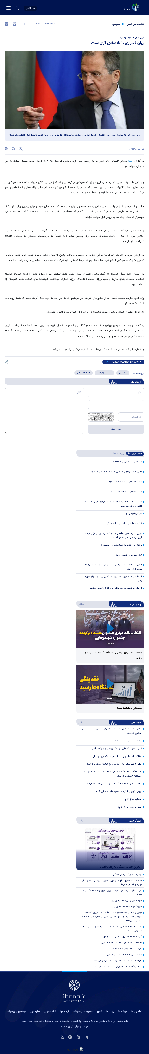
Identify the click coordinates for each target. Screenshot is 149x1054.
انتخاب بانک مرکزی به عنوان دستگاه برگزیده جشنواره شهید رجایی (113, 578)
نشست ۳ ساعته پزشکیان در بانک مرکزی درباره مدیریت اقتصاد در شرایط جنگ (113, 504)
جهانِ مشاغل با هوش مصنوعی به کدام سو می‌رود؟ (118, 961)
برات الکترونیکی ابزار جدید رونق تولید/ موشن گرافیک (114, 764)
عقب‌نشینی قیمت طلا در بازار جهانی (124, 955)
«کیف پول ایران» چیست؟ (128, 741)
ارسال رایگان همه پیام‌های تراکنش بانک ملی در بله (118, 967)
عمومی (116, 24)
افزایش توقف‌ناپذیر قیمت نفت (127, 949)
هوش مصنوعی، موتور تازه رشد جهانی (124, 481)
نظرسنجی (35, 1012)
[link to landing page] (121, 7)
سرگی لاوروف (104, 373)
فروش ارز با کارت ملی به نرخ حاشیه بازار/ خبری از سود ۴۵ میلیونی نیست (112, 929)
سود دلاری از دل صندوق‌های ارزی (126, 900)
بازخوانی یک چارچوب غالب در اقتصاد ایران (121, 943)
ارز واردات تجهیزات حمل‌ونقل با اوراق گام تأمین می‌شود (116, 588)
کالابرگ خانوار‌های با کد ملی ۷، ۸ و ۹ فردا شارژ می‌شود (116, 471)
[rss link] (62, 1037)
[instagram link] (70, 1037)
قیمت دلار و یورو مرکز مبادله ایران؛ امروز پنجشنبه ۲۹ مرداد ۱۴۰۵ (112, 892)
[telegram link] (86, 1037)
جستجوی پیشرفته (16, 1012)
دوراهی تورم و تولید (132, 513)
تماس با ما (136, 1012)
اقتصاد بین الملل (135, 24)
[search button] (17, 8)
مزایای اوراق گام (133, 799)
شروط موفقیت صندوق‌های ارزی (127, 906)
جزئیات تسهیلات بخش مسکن (127, 874)
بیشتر (81, 604)
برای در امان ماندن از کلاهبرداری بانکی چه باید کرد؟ (114, 784)
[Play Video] (110, 629)
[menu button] (8, 8)
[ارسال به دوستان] (22, 23)
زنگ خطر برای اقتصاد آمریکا (128, 555)
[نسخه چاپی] (6, 23)
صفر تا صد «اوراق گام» (130, 807)
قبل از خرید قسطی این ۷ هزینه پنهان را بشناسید (116, 749)
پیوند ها (110, 1012)
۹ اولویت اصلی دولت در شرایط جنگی (124, 523)
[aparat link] (78, 1037)
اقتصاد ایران (83, 373)
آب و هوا (64, 1012)
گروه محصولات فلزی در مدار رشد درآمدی (122, 937)
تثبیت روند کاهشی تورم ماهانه (127, 462)
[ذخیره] (14, 23)
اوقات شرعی (50, 1012)
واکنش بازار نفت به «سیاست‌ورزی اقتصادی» (121, 545)
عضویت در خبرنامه (83, 1012)
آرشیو (99, 1012)
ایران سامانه (67, 1026)
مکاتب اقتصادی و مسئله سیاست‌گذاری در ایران (117, 756)
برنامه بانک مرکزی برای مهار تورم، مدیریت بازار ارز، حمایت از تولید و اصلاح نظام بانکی (112, 882)
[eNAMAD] (74, 1049)
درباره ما (122, 1012)
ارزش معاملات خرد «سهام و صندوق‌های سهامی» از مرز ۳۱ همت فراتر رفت (113, 567)
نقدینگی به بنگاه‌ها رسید (129, 708)
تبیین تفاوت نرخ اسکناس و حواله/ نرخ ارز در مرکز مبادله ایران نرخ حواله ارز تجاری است (113, 535)
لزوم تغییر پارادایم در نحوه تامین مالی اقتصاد (117, 791)
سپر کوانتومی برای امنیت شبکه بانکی (124, 492)
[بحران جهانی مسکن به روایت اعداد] (110, 849)
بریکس (122, 373)
